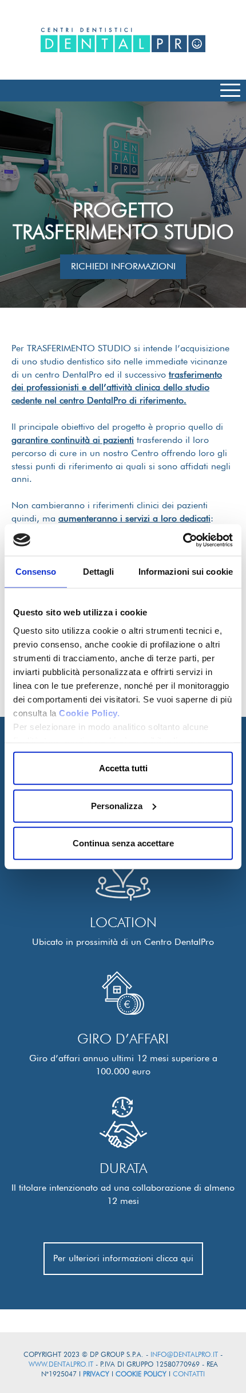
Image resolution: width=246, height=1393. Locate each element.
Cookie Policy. (89, 712)
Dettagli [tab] (98, 571)
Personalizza (116, 805)
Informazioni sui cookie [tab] (185, 571)
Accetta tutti (123, 768)
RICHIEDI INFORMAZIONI (123, 266)
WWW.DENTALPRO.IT (61, 1364)
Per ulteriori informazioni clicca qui (123, 1258)
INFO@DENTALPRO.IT (184, 1354)
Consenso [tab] (36, 571)
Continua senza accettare (123, 843)
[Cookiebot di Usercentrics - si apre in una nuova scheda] (183, 539)
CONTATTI (189, 1374)
